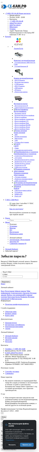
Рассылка (8, 341)
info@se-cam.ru (15, 25)
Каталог (8, 36)
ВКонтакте (14, 27)
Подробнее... (10, 440)
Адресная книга (16, 293)
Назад (3, 284)
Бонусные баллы (14, 297)
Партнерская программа (14, 327)
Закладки (26, 293)
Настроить (12, 445)
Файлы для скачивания (15, 295)
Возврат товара (10, 313)
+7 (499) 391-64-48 (16, 21)
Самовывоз (9, 373)
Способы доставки (12, 371)
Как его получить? (16, 209)
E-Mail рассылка (16, 299)
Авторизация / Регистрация (20, 240)
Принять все (27, 445)
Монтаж (13, 228)
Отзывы (12, 29)
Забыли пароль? (21, 291)
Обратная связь (10, 312)
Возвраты (24, 297)
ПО (11, 230)
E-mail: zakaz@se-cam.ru (14, 353)
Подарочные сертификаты (15, 325)
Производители (11, 323)
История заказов (11, 338)
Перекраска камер (16, 234)
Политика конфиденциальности (17, 304)
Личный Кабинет (11, 249)
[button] (12, 200)
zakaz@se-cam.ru (16, 23)
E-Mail (5, 274)
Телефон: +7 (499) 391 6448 (15, 349)
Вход (3, 291)
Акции (7, 328)
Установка (13, 226)
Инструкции (14, 232)
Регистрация (9, 291)
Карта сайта (9, 315)
